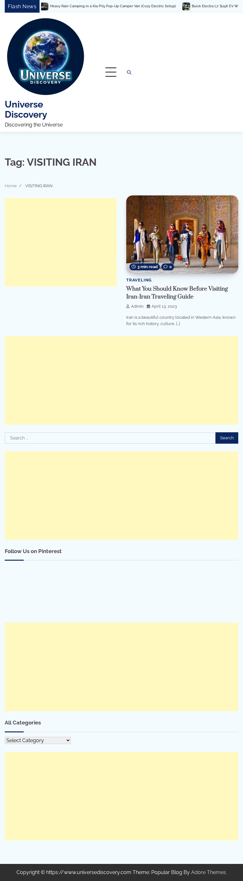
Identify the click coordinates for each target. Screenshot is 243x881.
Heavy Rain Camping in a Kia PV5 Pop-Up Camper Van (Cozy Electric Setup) (96, 6)
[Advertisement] (61, 242)
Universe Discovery (26, 109)
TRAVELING (139, 280)
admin (137, 306)
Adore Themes (208, 872)
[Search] (129, 72)
